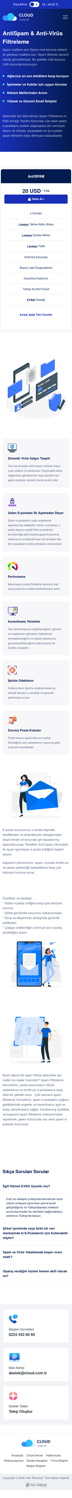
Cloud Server (34, 1455)
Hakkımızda (53, 1455)
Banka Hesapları (37, 1461)
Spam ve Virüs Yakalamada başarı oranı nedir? (32, 1254)
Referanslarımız (14, 1461)
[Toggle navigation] (64, 17)
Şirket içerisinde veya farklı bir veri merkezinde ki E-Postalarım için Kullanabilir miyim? (35, 1233)
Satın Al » (38, 199)
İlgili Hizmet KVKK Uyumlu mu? (26, 1186)
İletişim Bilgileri (36, 1466)
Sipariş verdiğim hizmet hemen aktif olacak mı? (35, 1273)
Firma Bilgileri (59, 1461)
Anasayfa (17, 1455)
